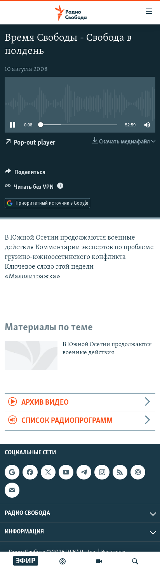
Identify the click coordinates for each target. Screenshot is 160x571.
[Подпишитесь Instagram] (101, 472)
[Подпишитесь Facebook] (30, 472)
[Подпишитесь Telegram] (84, 472)
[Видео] (99, 561)
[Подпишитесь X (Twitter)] (48, 472)
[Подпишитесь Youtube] (66, 472)
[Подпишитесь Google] (12, 472)
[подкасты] (62, 561)
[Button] (25, 174)
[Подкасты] (137, 472)
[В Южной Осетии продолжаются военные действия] (31, 355)
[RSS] (120, 472)
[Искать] (135, 561)
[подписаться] (12, 490)
